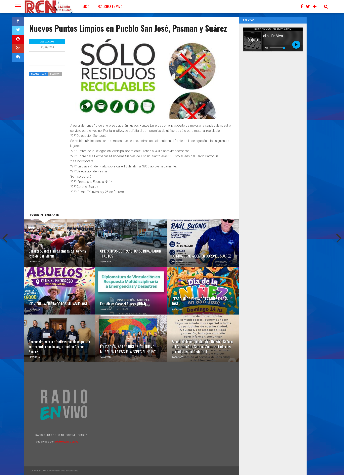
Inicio (86, 6)
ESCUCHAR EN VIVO (110, 6)
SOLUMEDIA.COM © (66, 441)
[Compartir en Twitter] (18, 30)
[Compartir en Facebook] (18, 21)
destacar (55, 74)
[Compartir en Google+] (18, 48)
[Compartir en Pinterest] (18, 39)
